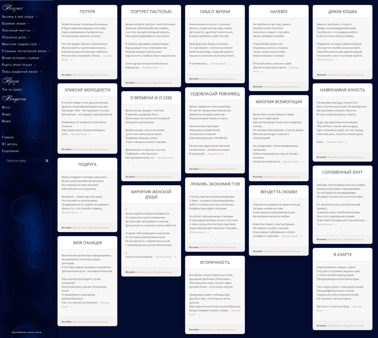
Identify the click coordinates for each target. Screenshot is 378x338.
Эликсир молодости (87, 90)
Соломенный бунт (342, 172)
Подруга (87, 164)
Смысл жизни (215, 11)
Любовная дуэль (79, 74)
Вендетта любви (278, 191)
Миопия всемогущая (279, 101)
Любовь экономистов (215, 184)
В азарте (343, 254)
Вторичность (215, 262)
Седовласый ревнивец (215, 93)
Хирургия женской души (151, 194)
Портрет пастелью (98, 74)
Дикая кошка (342, 11)
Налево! (278, 11)
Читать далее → (152, 67)
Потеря (87, 11)
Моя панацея (87, 242)
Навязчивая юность (342, 90)
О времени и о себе (151, 97)
